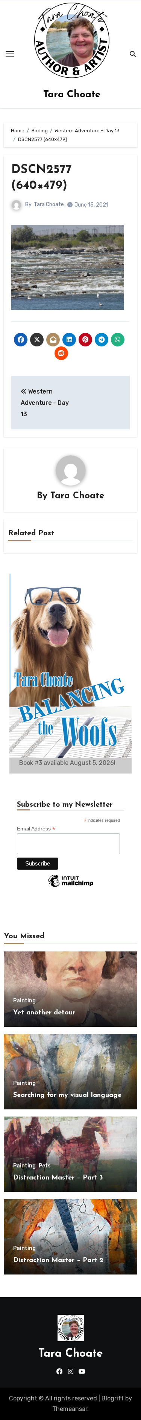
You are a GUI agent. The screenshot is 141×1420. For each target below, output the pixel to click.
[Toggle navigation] (10, 53)
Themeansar (69, 1408)
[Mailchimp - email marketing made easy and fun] (70, 887)
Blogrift (113, 1398)
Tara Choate (71, 95)
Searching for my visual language (67, 1095)
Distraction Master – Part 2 (58, 1260)
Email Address (36, 828)
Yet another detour (44, 1012)
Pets (45, 1166)
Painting (24, 1000)
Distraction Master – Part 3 (58, 1178)
